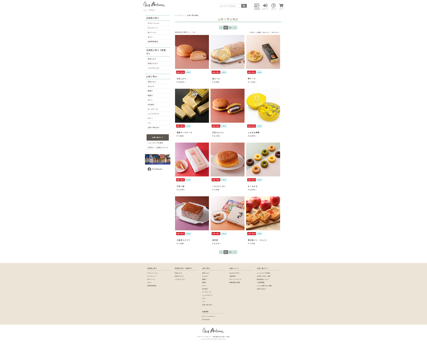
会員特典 (233, 276)
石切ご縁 (180, 186)
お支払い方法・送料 (263, 276)
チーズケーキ (153, 109)
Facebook (157, 169)
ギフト (150, 100)
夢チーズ (252, 78)
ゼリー (150, 118)
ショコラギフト (154, 113)
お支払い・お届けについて (158, 147)
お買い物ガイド (157, 137)
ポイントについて (236, 279)
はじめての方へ (235, 273)
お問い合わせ (261, 289)
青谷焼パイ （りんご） (258, 240)
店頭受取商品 (153, 41)
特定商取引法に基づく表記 (221, 336)
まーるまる (253, 186)
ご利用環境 (260, 282)
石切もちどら (153, 63)
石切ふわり (152, 59)
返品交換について (263, 279)
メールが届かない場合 (264, 286)
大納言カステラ (183, 240)
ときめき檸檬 (254, 132)
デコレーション (154, 23)
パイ (149, 123)
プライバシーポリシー (204, 336)
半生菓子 (151, 104)
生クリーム (152, 32)
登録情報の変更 (235, 282)
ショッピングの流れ (155, 143)
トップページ (180, 15)
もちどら (151, 86)
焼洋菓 (215, 240)
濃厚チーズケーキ (184, 132)
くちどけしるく (154, 68)
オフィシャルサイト (209, 316)
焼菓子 (150, 91)
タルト (150, 37)
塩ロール (216, 78)
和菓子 (150, 95)
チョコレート (153, 28)
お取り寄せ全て (154, 127)
